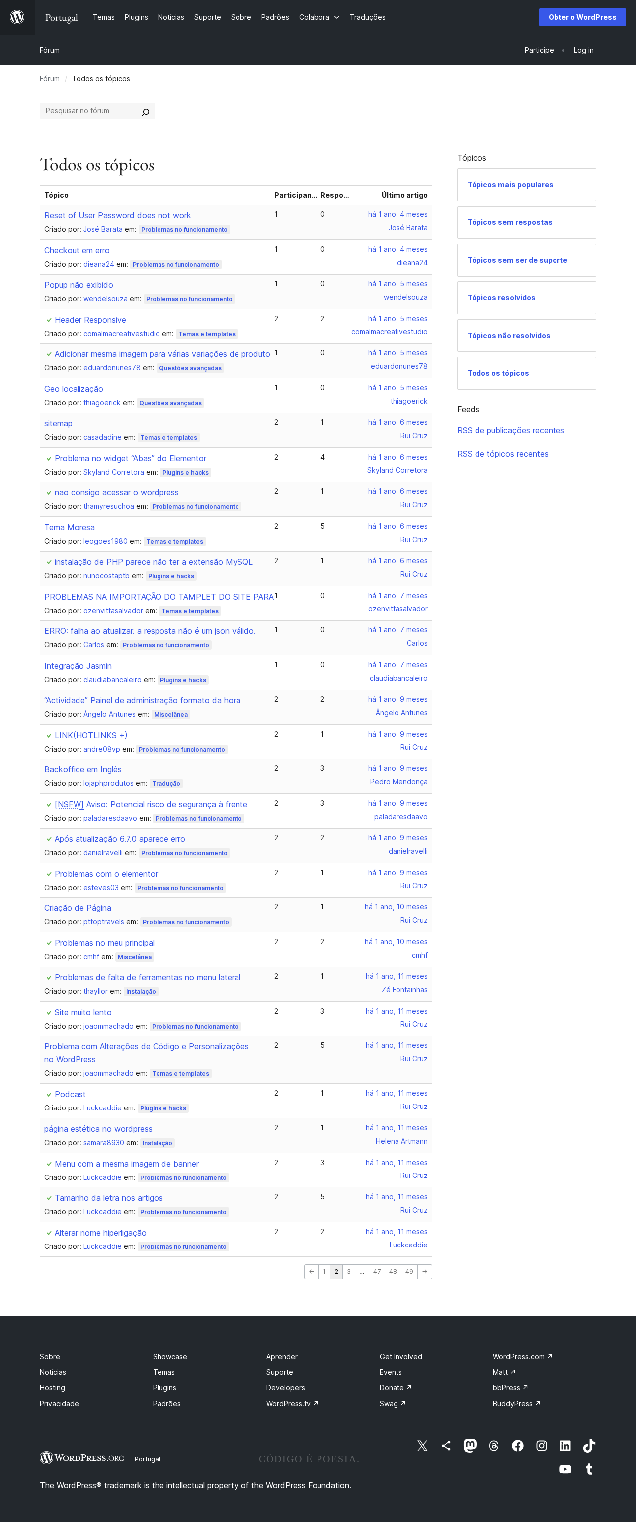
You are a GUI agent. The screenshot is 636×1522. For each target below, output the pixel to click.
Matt (504, 1372)
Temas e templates (207, 334)
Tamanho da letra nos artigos (109, 1198)
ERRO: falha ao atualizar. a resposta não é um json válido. (150, 631)
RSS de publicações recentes (510, 430)
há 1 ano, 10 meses (396, 906)
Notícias (53, 1372)
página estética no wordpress (98, 1129)
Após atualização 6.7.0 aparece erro (120, 839)
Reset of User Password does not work (117, 215)
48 (393, 1271)
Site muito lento (83, 1012)
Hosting (52, 1388)
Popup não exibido (78, 285)
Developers (285, 1388)
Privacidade (59, 1403)
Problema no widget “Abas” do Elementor (130, 458)
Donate (396, 1388)
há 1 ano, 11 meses (397, 976)
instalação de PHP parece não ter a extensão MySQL (154, 562)
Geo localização (73, 389)
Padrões (167, 1403)
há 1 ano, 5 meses (398, 283)
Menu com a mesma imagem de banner (127, 1164)
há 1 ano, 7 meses (398, 595)
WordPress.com (523, 1356)
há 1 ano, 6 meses (398, 422)
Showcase (170, 1356)
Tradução (166, 783)
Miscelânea (171, 714)
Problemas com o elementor (106, 874)
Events (391, 1372)
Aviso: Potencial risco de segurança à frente (151, 804)
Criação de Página (77, 908)
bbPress (511, 1388)
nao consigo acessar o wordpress (117, 492)
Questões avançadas (190, 368)
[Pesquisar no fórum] (145, 111)
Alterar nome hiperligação (101, 1233)
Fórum (50, 50)
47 (377, 1271)
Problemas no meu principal (105, 943)
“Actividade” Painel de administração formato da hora (142, 700)
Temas (164, 1372)
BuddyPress (517, 1403)
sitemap (58, 423)
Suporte (279, 1372)
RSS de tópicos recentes (503, 454)
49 (409, 1271)
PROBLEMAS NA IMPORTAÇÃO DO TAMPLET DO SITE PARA (159, 597)
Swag (393, 1403)
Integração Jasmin (78, 666)
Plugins (164, 1388)
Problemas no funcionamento (184, 229)
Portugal (147, 1459)
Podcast (70, 1094)
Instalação (141, 991)
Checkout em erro (77, 250)
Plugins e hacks (185, 472)
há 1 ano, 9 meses (398, 699)
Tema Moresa (69, 527)
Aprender (282, 1356)
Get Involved (401, 1356)
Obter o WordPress (583, 17)
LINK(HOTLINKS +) (91, 735)
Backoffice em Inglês (83, 769)
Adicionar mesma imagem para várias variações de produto (162, 354)
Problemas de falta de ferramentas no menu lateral (147, 977)
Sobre (50, 1356)
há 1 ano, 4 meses (398, 214)
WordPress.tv (292, 1403)
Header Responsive (90, 320)
